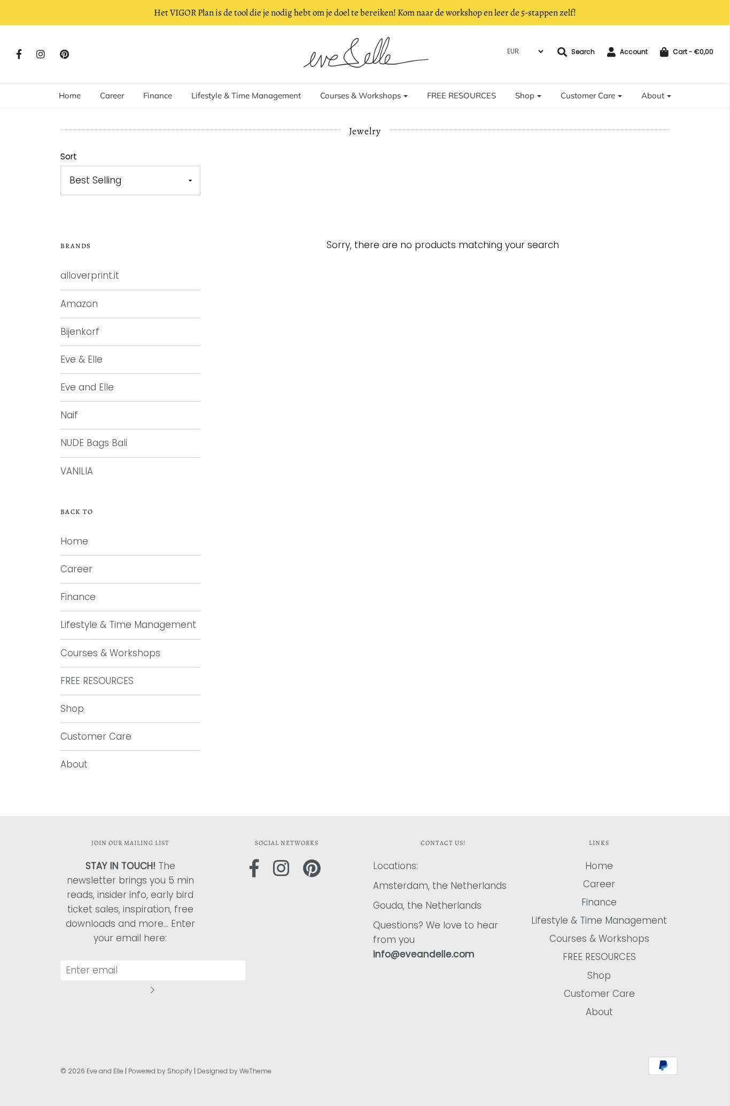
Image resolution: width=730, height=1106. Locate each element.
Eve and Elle (87, 387)
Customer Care (95, 736)
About (74, 764)
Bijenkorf (79, 331)
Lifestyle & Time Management (246, 95)
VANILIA (76, 471)
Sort (68, 156)
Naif (69, 415)
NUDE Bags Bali (93, 442)
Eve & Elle (81, 359)
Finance (157, 95)
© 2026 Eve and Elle (91, 1071)
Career (112, 95)
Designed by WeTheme (234, 1071)
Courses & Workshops (110, 653)
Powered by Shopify (160, 1071)
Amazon (79, 303)
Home (70, 95)
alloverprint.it (89, 275)
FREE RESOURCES (461, 95)
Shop (72, 708)
